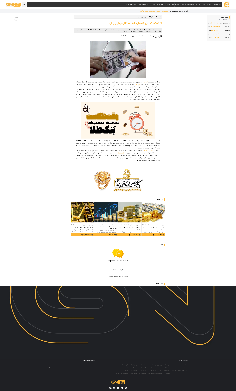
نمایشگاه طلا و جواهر (122, 373)
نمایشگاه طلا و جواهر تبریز (138, 368)
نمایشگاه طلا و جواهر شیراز (138, 365)
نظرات (122, 270)
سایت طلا (167, 365)
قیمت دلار (121, 153)
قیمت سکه (167, 371)
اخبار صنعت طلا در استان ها (179, 371)
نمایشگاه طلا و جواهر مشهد (138, 371)
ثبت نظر (115, 270)
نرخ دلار (137, 84)
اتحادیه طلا (125, 371)
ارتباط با (185, 368)
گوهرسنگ (125, 365)
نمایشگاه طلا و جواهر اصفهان (138, 373)
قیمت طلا (167, 368)
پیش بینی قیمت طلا (156, 365)
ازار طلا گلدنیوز (148, 150)
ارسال (51, 367)
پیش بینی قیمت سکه (156, 368)
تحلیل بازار (209, 4)
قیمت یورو (125, 368)
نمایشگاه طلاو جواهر (201, 4)
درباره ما (185, 365)
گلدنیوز (145, 82)
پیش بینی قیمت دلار (156, 371)
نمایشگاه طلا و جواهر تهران (155, 373)
